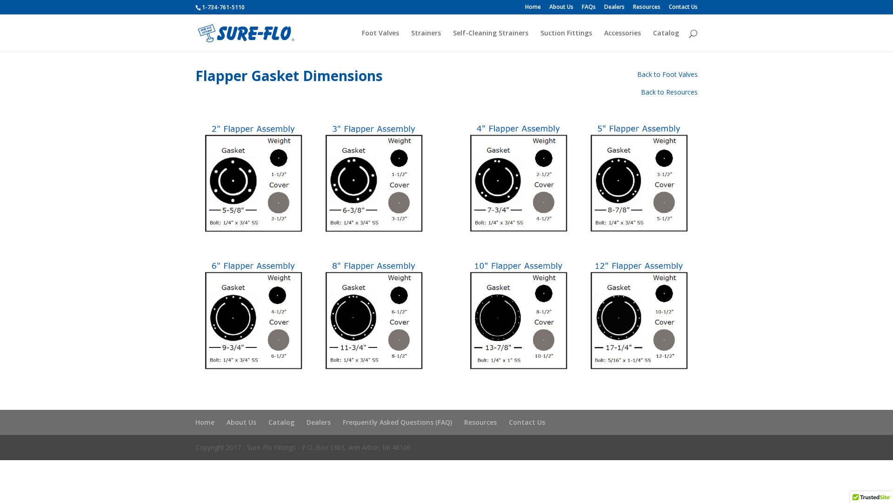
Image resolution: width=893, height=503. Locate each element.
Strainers (426, 33)
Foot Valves (380, 33)
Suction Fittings (566, 33)
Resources (646, 7)
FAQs (589, 7)
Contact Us (683, 7)
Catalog (666, 33)
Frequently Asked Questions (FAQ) (397, 422)
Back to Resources (669, 92)
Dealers (614, 7)
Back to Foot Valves (667, 74)
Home (533, 7)
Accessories (622, 33)
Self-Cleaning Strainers (490, 33)
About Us (561, 7)
